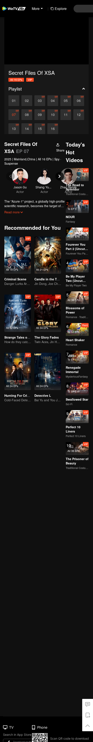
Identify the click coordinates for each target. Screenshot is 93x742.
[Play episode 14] (26, 128)
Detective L (42, 395)
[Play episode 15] (39, 128)
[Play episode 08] (26, 114)
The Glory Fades (46, 337)
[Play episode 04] (52, 100)
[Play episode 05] (65, 100)
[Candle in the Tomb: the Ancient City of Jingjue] (47, 255)
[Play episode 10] (52, 114)
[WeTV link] (14, 8)
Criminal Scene (15, 279)
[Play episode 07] (13, 114)
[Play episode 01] (13, 100)
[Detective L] (47, 371)
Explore (61, 8)
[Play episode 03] (39, 100)
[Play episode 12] (78, 114)
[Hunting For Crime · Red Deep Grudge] (17, 371)
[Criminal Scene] (17, 255)
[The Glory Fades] (47, 313)
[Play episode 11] (65, 114)
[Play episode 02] (26, 100)
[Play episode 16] (52, 128)
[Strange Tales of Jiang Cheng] (17, 313)
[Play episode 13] (13, 128)
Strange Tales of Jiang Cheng (26, 337)
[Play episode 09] (39, 114)
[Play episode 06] (78, 100)
